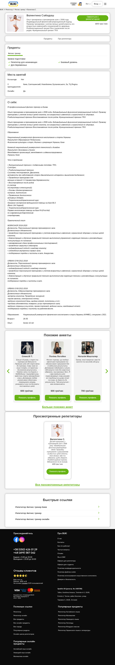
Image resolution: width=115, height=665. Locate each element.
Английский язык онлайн (22, 649)
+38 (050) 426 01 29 (25, 549)
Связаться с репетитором (93, 18)
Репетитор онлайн (20, 615)
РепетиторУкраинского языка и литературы (74, 630)
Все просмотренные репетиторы (57, 484)
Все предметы (18, 619)
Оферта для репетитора (67, 561)
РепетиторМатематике (66, 615)
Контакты (61, 542)
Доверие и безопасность (67, 579)
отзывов (24, 583)
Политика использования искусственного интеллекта (77, 576)
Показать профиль (27, 398)
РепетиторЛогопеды (65, 623)
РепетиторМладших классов (68, 627)
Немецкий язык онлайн (22, 653)
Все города (17, 627)
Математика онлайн (20, 656)
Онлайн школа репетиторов (23, 634)
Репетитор (17, 612)
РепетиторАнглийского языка (69, 612)
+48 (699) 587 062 (24, 552)
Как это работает (64, 546)
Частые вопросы (64, 550)
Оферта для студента (66, 564)
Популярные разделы (21, 630)
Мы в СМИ (61, 557)
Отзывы (60, 553)
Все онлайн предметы (21, 623)
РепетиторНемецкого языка (68, 619)
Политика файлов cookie (67, 572)
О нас (60, 538)
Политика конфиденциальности (69, 568)
